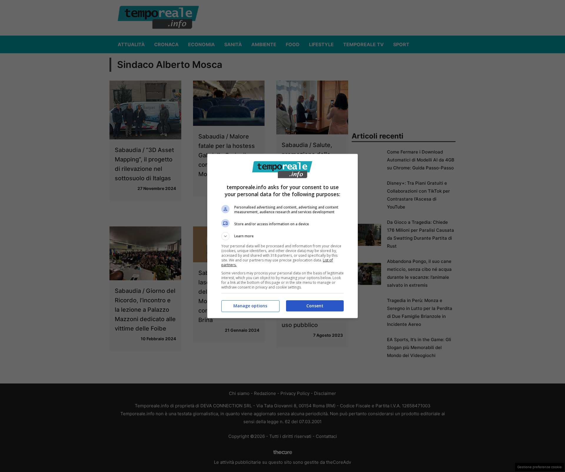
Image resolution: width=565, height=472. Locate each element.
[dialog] (282, 236)
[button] (282, 236)
